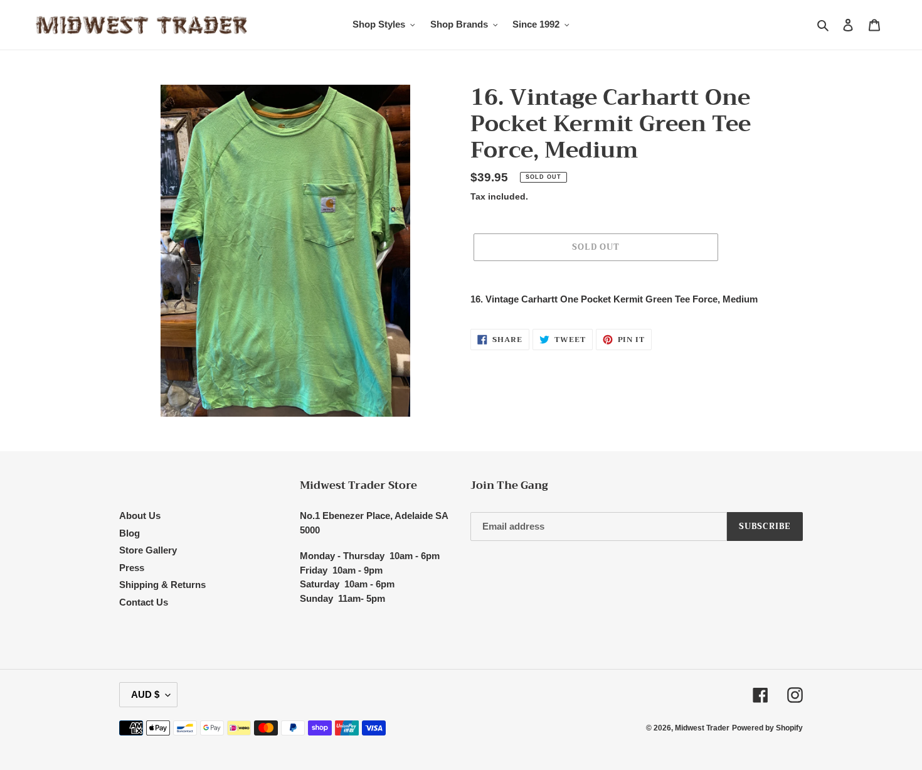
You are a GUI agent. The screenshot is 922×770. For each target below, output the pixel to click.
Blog (129, 533)
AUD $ (145, 694)
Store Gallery (148, 550)
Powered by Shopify (767, 728)
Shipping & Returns (162, 584)
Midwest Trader (702, 728)
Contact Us (143, 602)
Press (131, 567)
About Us (140, 515)
